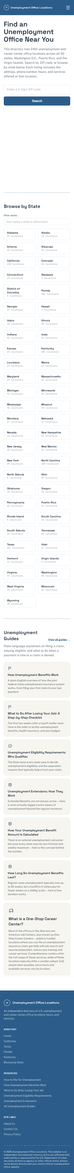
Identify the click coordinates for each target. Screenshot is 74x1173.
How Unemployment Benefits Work (25, 1085)
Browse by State (14, 1062)
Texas (7, 1046)
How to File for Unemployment (22, 1079)
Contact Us (10, 1128)
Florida (8, 1051)
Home (7, 1035)
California (10, 1041)
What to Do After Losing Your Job (23, 1090)
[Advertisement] (37, 153)
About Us (9, 1123)
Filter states (10, 215)
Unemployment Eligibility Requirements (27, 1095)
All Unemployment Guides (19, 1106)
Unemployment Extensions (20, 1100)
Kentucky (10, 1057)
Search (37, 101)
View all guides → (59, 639)
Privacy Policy (12, 1134)
